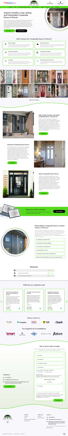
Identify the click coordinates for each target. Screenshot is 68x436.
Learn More (12, 162)
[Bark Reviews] (59, 322)
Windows (11, 7)
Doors (15, 7)
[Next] (66, 301)
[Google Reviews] (9, 322)
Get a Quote (8, 30)
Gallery (42, 7)
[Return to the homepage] (7, 419)
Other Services (27, 420)
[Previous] (2, 301)
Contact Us (57, 7)
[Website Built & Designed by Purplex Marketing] (64, 434)
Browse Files (49, 382)
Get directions (9, 386)
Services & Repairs (35, 7)
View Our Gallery (34, 100)
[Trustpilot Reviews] (21, 322)
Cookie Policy (23, 433)
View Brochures (21, 30)
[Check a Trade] (34, 322)
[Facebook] (8, 422)
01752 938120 (8, 377)
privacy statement (45, 397)
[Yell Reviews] (46, 322)
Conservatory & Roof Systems (24, 7)
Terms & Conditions (16, 433)
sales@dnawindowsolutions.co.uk (11, 379)
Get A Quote (43, 193)
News (52, 7)
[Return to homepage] (34, 5)
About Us (47, 7)
